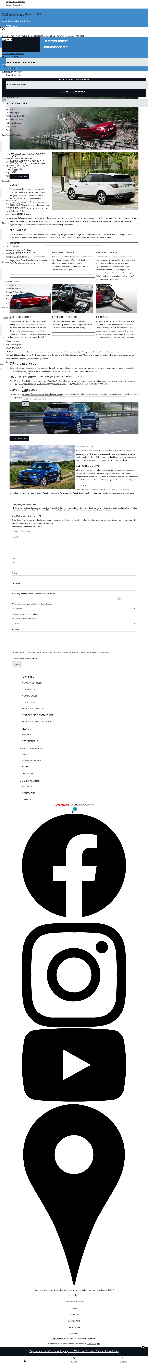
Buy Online (11, 127)
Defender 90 (11, 90)
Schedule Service (14, 288)
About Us (6, 318)
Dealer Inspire (93, 1343)
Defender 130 (12, 97)
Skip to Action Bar (14, 5)
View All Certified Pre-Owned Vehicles (23, 155)
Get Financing (12, 246)
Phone (14, 573)
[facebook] (74, 916)
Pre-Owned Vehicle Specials (37, 721)
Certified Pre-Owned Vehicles (38, 715)
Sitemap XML (74, 1321)
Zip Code (16, 583)
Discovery (142, 103)
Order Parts (29, 773)
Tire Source (11, 296)
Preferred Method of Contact (24, 618)
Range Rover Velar (14, 75)
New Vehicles (29, 702)
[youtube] (74, 1101)
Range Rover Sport (14, 71)
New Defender (30, 696)
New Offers (11, 200)
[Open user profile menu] (24, 1360)
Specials (6, 181)
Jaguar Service (12, 362)
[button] (143, 1347)
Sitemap (74, 1314)
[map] (74, 1286)
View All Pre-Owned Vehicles (19, 158)
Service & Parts (9, 262)
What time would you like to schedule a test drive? (34, 604)
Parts (25, 767)
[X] (23, 921)
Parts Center (11, 285)
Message (15, 629)
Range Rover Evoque (15, 78)
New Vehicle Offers (14, 119)
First (13, 547)
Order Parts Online (14, 303)
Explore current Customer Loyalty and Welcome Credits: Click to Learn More (74, 1351)
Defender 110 (12, 94)
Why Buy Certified (14, 253)
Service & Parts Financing (17, 292)
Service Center (12, 281)
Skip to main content (15, 1)
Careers (9, 337)
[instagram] (74, 1026)
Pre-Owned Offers (14, 204)
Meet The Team (13, 341)
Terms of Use (74, 1327)
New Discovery (30, 689)
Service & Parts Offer (15, 207)
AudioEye (74, 1333)
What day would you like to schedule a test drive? (33, 593)
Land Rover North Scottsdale (83, 1339)
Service (26, 754)
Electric (9, 130)
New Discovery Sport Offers (18, 214)
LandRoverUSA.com (74, 1301)
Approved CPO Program (17, 165)
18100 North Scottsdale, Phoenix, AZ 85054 (42, 394)
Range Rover (141, 62)
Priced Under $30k (14, 169)
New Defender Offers (15, 211)
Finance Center (13, 243)
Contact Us (28, 793)
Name (15, 537)
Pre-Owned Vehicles (11, 135)
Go (25, 404)
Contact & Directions (15, 355)
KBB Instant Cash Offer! (16, 116)
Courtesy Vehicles (14, 162)
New (4, 40)
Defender (142, 84)
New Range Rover (32, 683)
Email (14, 562)
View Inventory (19, 438)
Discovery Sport (13, 112)
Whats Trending (13, 348)
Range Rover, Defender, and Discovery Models (27, 358)
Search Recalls (12, 299)
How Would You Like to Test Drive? (28, 526)
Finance (5, 223)
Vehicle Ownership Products (19, 250)
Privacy (74, 1308)
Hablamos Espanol (14, 123)
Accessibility (74, 1295)
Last (13, 558)
